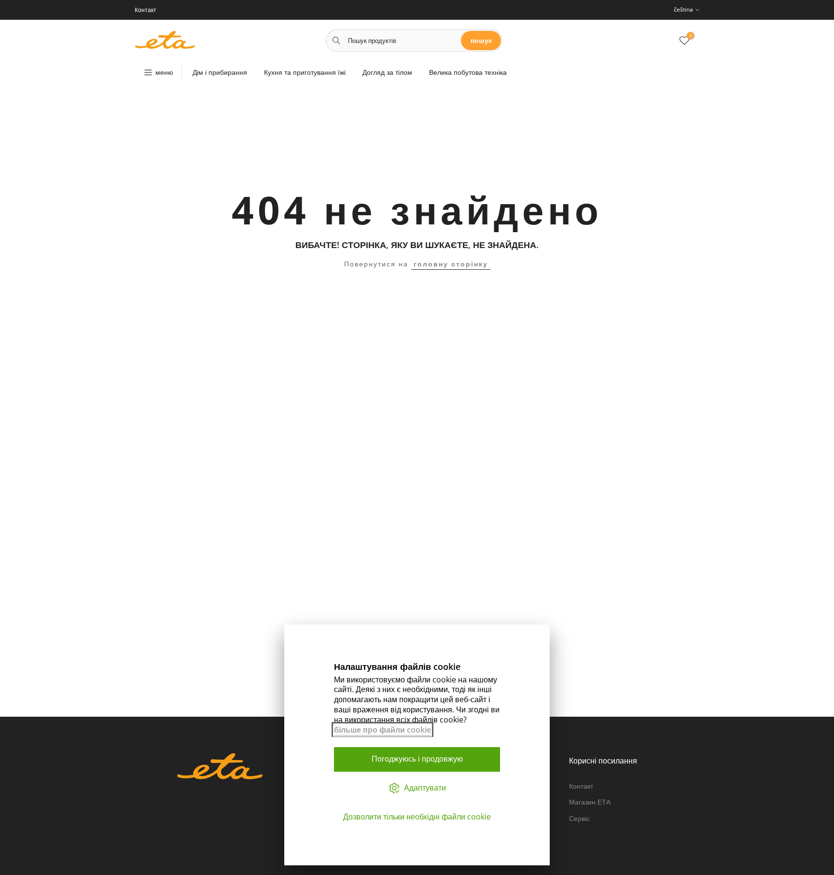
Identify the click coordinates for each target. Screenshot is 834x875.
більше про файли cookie (382, 729)
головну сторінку (451, 263)
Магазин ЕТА (590, 801)
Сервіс (579, 818)
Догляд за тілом (387, 72)
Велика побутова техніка (468, 72)
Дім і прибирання (220, 72)
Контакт (581, 786)
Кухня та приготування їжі (305, 72)
